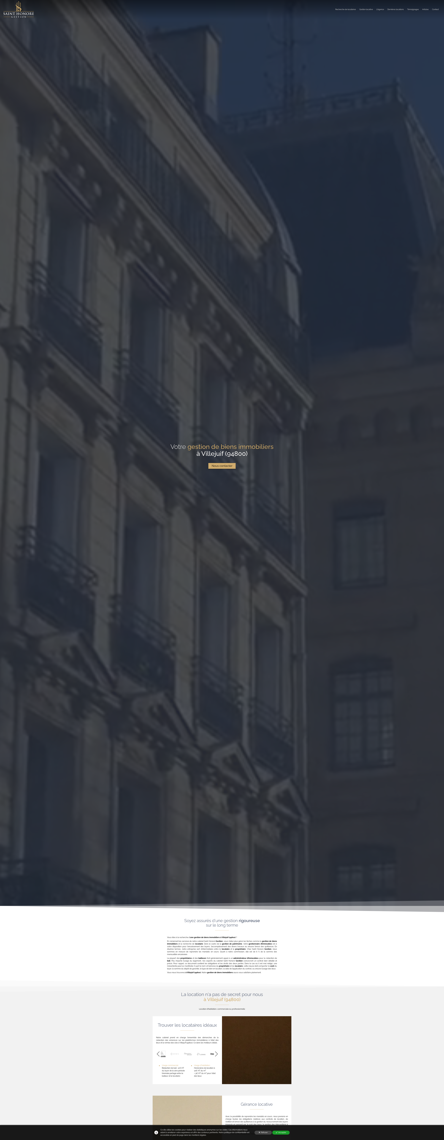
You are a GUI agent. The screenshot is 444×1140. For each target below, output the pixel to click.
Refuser (264, 1132)
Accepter (282, 1132)
